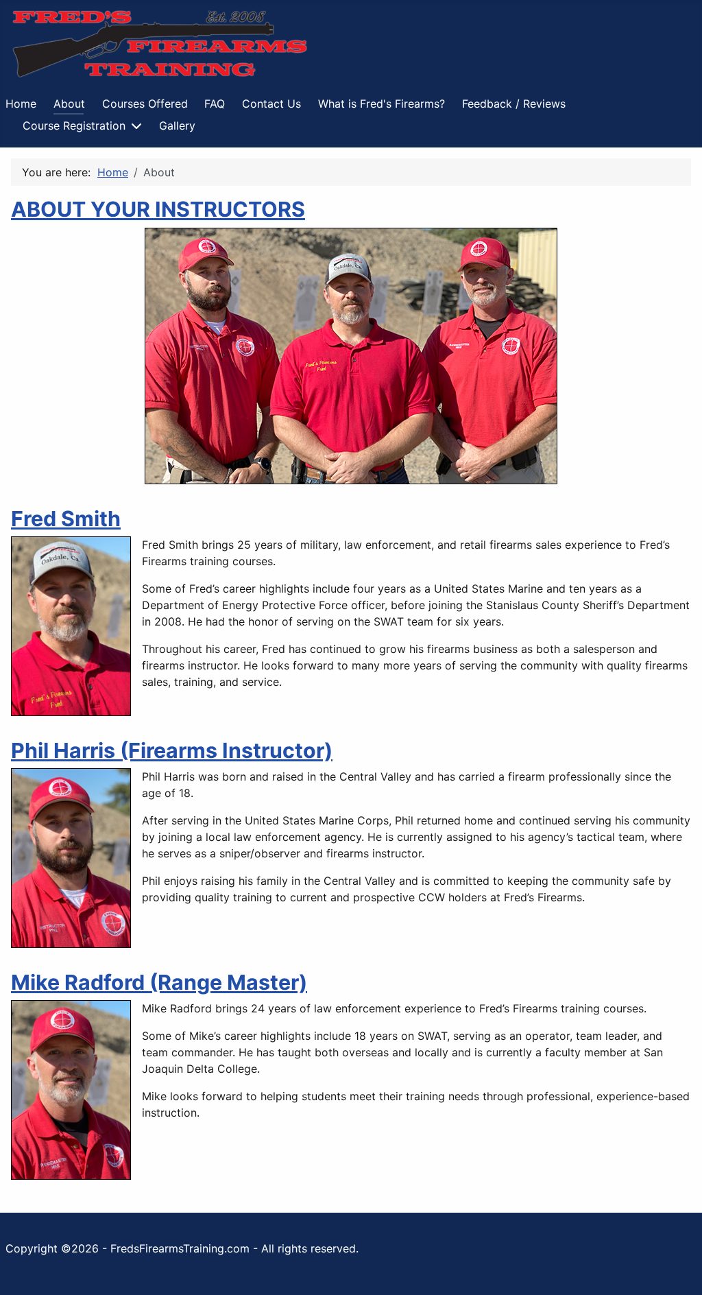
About (69, 103)
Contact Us (271, 103)
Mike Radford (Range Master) (159, 982)
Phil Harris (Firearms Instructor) (171, 750)
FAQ (214, 103)
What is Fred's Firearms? (381, 103)
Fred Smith (66, 518)
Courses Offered (145, 103)
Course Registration (74, 125)
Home (20, 103)
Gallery (177, 125)
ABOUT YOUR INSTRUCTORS (158, 209)
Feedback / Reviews (514, 103)
